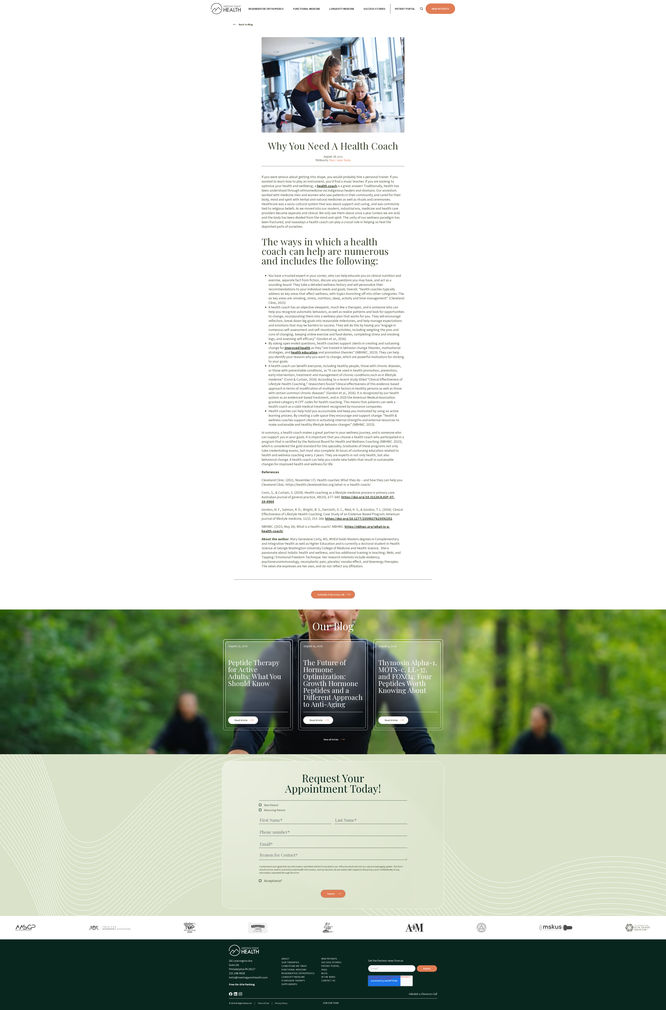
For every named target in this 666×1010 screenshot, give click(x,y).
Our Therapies (290, 962)
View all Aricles (331, 739)
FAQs (324, 969)
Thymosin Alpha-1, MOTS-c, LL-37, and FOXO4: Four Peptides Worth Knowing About (407, 676)
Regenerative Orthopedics (266, 9)
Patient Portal (405, 9)
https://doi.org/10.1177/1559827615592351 (358, 518)
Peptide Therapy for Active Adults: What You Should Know (254, 673)
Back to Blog (246, 24)
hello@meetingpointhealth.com (248, 977)
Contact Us (328, 980)
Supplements (289, 984)
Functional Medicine (306, 9)
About (285, 958)
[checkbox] (333, 807)
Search (421, 8)
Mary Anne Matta (340, 160)
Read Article (245, 721)
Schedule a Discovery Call (423, 994)
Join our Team (331, 1002)
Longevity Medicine (341, 9)
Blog (324, 973)
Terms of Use (263, 1003)
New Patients (440, 9)
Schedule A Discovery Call (331, 594)
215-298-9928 (237, 973)
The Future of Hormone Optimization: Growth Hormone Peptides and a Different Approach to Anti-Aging (333, 683)
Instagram (240, 994)
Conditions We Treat (294, 965)
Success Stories (374, 9)
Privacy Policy (281, 1003)
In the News (328, 976)
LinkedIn (235, 994)
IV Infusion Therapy (293, 980)
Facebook (230, 994)
